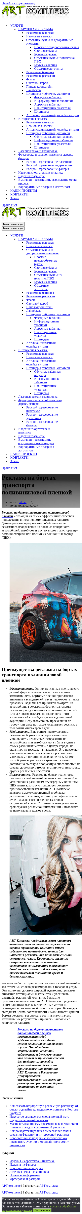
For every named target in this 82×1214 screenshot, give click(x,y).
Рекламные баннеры (40, 72)
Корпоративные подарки (26, 1168)
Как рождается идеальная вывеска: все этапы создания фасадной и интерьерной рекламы (40, 1132)
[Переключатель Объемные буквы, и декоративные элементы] (71, 251)
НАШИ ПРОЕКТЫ (23, 190)
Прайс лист (9, 205)
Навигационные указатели (52, 108)
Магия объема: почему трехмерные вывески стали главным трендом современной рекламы (44, 1125)
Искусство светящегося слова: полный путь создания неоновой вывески (39, 1118)
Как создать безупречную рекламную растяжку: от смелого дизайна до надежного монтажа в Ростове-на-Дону (44, 1109)
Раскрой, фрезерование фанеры (47, 169)
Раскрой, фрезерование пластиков (49, 161)
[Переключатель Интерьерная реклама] (71, 350)
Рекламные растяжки (40, 75)
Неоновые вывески (39, 36)
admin (22, 502)
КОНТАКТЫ (19, 194)
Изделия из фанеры (31, 176)
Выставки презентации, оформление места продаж (47, 181)
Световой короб (37, 83)
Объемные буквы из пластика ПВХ (54, 59)
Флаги (30, 79)
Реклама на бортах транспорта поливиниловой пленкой (40, 1031)
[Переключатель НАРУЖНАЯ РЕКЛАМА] (71, 239)
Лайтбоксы (33, 90)
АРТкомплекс (11, 1185)
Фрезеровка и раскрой (25, 1179)
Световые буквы (45, 50)
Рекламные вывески (40, 32)
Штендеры (41, 111)
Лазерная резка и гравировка (38, 151)
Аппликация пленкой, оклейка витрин (52, 115)
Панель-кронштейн (39, 86)
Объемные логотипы (48, 68)
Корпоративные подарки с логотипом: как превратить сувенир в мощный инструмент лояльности (39, 1141)
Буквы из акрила (45, 65)
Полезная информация (25, 1175)
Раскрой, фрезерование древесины (49, 165)
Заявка (14, 198)
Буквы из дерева (45, 54)
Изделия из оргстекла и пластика (40, 172)
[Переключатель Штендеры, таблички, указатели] (71, 314)
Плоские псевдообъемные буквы (56, 47)
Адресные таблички (48, 104)
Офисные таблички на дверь (53, 136)
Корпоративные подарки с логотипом (44, 186)
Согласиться (42, 1210)
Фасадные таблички (48, 97)
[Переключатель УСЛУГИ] (71, 235)
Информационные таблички (53, 101)
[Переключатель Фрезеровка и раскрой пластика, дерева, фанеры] (71, 402)
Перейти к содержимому (18, 3)
